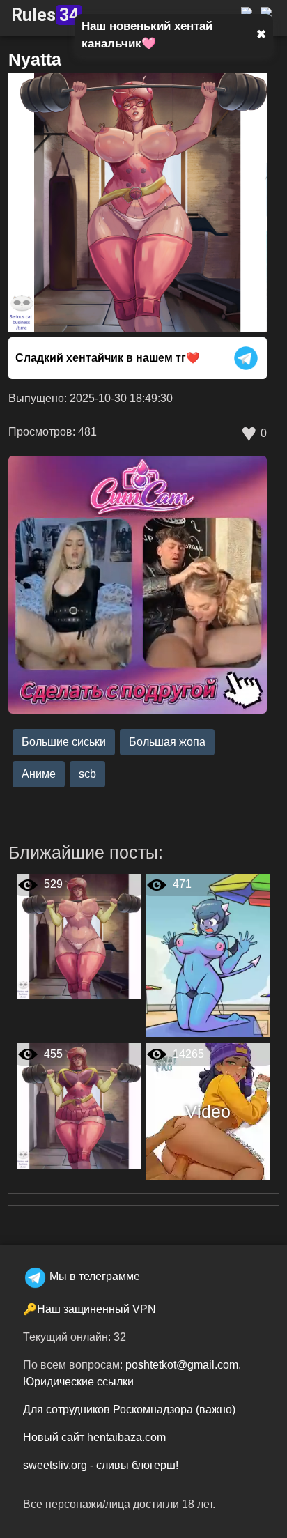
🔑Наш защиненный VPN (89, 1309)
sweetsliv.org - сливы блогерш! (100, 1465)
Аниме (39, 774)
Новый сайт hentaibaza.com (94, 1437)
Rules (45, 15)
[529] (79, 935)
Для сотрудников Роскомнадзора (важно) (129, 1409)
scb (87, 774)
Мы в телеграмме (94, 1276)
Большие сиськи (64, 742)
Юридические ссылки (78, 1381)
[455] (79, 1105)
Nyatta (34, 59)
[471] (208, 954)
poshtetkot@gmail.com (181, 1365)
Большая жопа (167, 742)
